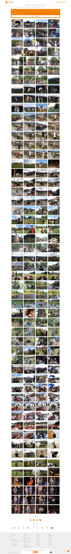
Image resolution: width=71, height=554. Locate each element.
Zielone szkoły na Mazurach (15, 540)
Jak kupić (25, 536)
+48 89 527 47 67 (62, 2)
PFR (49, 542)
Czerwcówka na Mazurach (14, 545)
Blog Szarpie (38, 535)
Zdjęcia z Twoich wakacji (18, 7)
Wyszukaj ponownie (35, 16)
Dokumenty (37, 541)
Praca (49, 541)
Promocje (25, 540)
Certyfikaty (50, 540)
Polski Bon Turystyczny (27, 542)
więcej (42, 550)
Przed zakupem (26, 535)
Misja (49, 536)
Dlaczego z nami (51, 535)
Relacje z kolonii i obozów (27, 537)
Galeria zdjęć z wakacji (27, 547)
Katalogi (37, 540)
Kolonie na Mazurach (14, 535)
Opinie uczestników (38, 536)
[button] (17, 11)
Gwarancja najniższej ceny (27, 541)
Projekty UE (50, 543)
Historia (50, 537)
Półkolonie (12, 536)
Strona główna (12, 7)
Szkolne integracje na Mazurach (15, 541)
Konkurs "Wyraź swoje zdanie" (28, 546)
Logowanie (37, 545)
